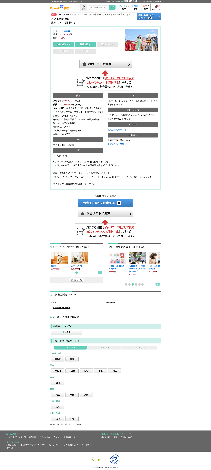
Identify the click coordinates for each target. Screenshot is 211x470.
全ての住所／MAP (116, 144)
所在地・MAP (126, 437)
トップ (9, 437)
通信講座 (33, 437)
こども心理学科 (77, 266)
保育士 (67, 31)
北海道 (58, 359)
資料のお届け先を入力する (146, 16)
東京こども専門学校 (117, 130)
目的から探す (45, 437)
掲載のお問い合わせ (154, 1)
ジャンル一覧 (20, 437)
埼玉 (115, 371)
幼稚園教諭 (110, 302)
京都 (72, 395)
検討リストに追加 (100, 64)
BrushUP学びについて (30, 445)
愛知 (58, 383)
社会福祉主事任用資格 (61, 308)
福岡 (58, 419)
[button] (76, 272)
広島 (58, 407)
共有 (83, 9)
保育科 (53, 266)
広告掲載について (71, 445)
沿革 (115, 437)
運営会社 (10, 448)
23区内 (58, 371)
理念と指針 (106, 437)
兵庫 (86, 395)
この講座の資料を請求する (100, 203)
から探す (124, 7)
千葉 (101, 371)
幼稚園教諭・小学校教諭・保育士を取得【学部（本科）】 (137, 268)
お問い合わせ (12, 445)
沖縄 (72, 419)
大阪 (58, 395)
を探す (136, 7)
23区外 (72, 371)
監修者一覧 (70, 437)
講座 (66, 332)
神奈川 (86, 371)
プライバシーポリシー (51, 445)
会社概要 (85, 445)
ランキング (58, 437)
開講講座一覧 (76, 280)
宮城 (72, 359)
